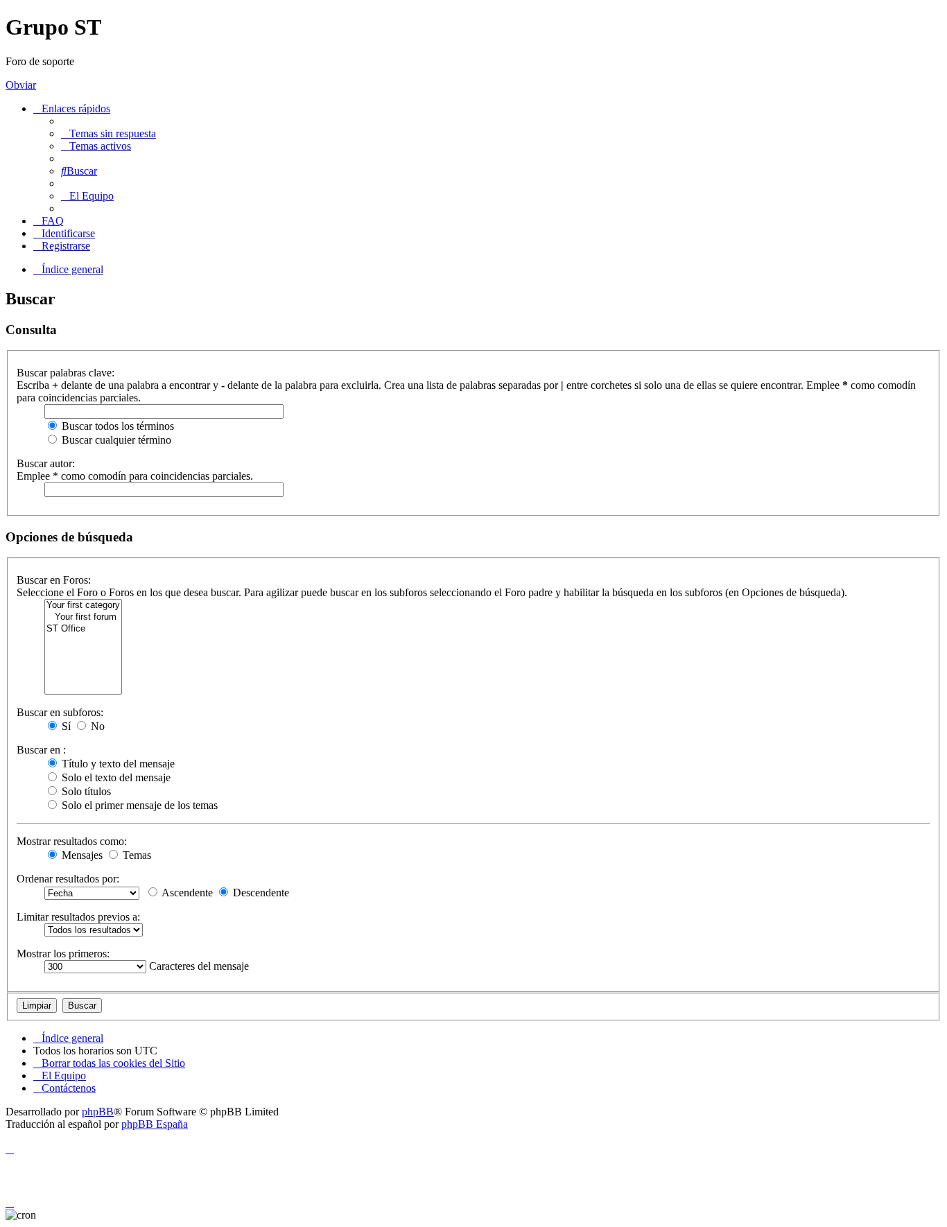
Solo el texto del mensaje (115, 777)
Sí (65, 726)
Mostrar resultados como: (72, 841)
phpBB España (154, 1124)
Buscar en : (41, 750)
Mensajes (81, 855)
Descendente (259, 892)
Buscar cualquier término (115, 440)
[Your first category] (83, 605)
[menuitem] (108, 133)
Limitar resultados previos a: (78, 917)
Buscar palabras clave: (65, 372)
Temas (135, 855)
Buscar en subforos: (60, 712)
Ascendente (186, 892)
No (96, 726)
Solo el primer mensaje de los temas (138, 805)
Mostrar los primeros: (63, 953)
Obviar (21, 85)
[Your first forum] (83, 617)
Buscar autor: (46, 463)
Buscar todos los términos (116, 426)
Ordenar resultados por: (68, 879)
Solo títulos (85, 791)
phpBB (98, 1111)
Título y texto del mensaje (117, 763)
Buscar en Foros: (54, 580)
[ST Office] (83, 629)
